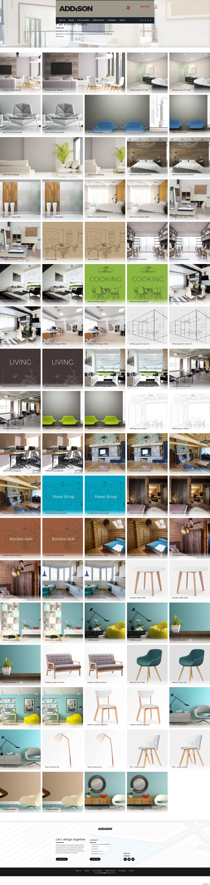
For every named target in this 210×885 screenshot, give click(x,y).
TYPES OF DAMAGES (83, 20)
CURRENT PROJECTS (98, 20)
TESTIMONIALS (112, 20)
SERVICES (71, 20)
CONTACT (122, 20)
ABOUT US (62, 20)
